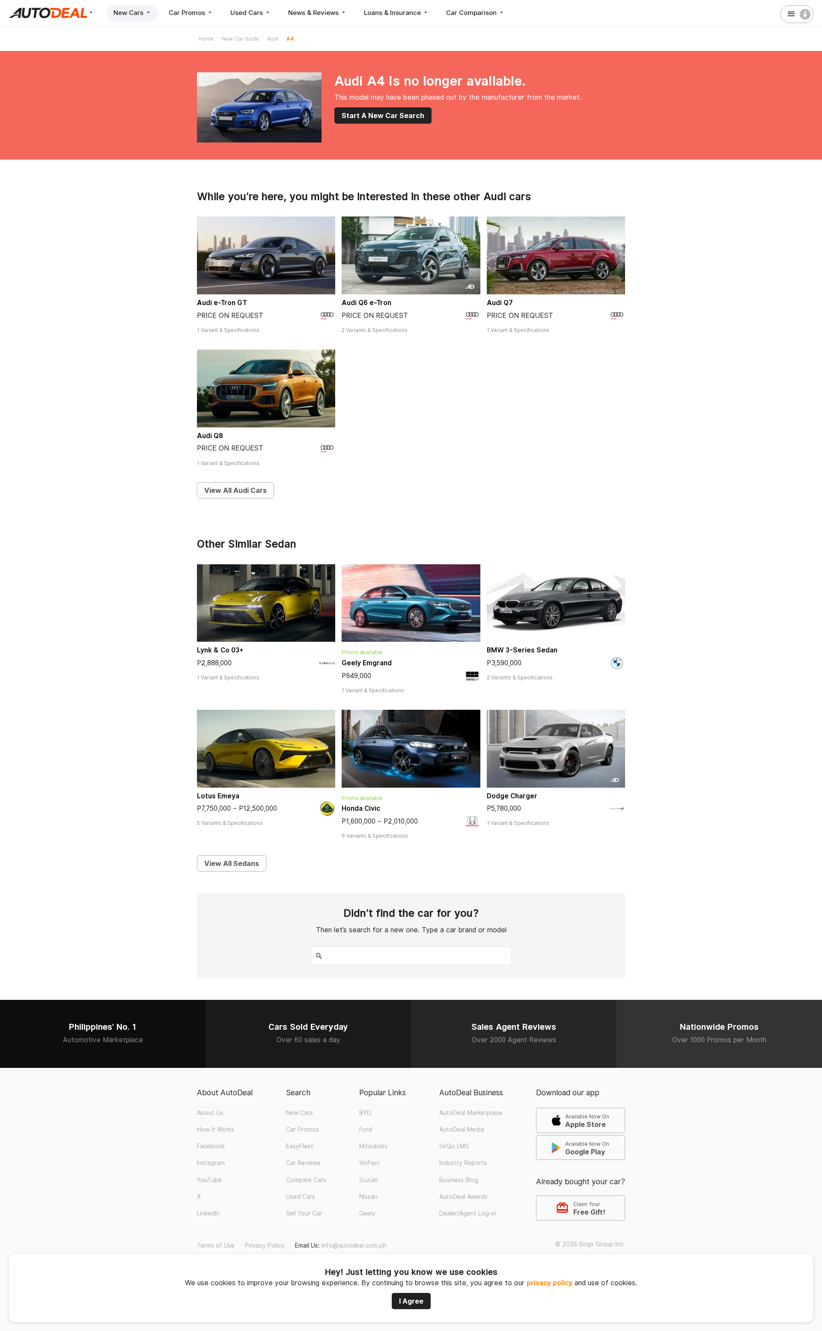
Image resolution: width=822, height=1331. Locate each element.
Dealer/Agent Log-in (467, 1213)
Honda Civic (361, 808)
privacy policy (549, 1283)
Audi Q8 (210, 436)
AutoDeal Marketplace (470, 1112)
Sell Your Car (304, 1213)
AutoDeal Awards (463, 1196)
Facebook (211, 1146)
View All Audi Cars (235, 490)
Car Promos (188, 13)
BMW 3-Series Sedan (522, 650)
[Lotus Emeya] (266, 749)
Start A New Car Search (383, 115)
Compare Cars (306, 1180)
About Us (210, 1112)
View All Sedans (231, 863)
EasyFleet (299, 1146)
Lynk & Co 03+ (220, 650)
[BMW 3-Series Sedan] (556, 603)
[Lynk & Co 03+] (266, 603)
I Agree (411, 1301)
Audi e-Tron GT (222, 303)
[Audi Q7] (556, 255)
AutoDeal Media (461, 1129)
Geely (367, 1213)
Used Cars (247, 13)
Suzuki (368, 1180)
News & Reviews (314, 13)
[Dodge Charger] (556, 749)
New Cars (129, 13)
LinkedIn (208, 1213)
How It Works (215, 1129)
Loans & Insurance (393, 13)
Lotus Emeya (218, 796)
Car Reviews (303, 1162)
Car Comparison (472, 13)
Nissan (368, 1196)
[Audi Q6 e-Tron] (411, 255)
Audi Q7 (500, 303)
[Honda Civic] (411, 749)
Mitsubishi (373, 1146)
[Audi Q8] (266, 388)
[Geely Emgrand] (411, 603)
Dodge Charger (512, 796)
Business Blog (458, 1180)
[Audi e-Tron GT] (266, 255)
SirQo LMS (454, 1146)
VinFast (369, 1162)
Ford (365, 1129)
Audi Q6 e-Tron (366, 303)
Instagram (211, 1162)
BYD (365, 1112)
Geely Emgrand (367, 663)
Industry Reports (463, 1162)
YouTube (209, 1180)
